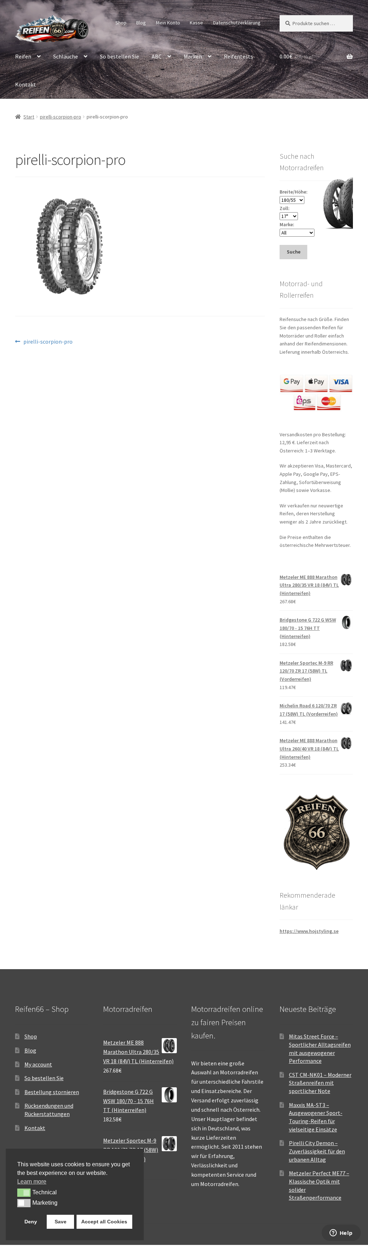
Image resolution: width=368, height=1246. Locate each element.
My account (38, 1064)
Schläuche (65, 56)
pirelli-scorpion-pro (60, 116)
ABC (157, 56)
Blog (141, 22)
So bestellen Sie (119, 56)
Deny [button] (30, 1221)
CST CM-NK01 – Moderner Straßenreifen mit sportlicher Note (320, 1082)
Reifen (23, 56)
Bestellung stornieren (51, 1092)
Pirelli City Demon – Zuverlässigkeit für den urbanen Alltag (317, 1151)
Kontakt (25, 84)
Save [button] (60, 1221)
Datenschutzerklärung (237, 22)
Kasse (196, 22)
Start (28, 116)
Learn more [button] (31, 1181)
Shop (120, 22)
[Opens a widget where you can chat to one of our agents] (341, 1233)
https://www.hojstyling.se (309, 931)
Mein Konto (168, 22)
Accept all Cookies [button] (104, 1221)
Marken (193, 56)
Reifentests (238, 56)
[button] (24, 1192)
